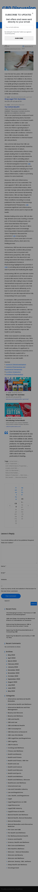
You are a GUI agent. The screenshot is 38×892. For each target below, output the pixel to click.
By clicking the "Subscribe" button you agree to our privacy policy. (18, 33)
